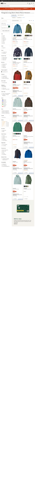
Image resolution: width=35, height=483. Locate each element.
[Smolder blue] (29, 82)
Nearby (9, 24)
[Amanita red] (13, 82)
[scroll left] (13, 35)
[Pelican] (30, 35)
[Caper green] (25, 35)
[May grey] (32, 35)
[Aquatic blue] (14, 35)
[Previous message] (3, 9)
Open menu (33, 3)
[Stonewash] (16, 35)
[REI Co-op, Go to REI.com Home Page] (2, 3)
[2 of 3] (17, 80)
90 (33, 20)
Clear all (23, 17)
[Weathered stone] (27, 186)
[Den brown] (26, 59)
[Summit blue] (21, 35)
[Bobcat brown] (24, 82)
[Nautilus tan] (18, 59)
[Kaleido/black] (14, 59)
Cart (31, 3)
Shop (5, 3)
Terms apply (16, 222)
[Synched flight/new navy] (15, 82)
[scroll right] (21, 35)
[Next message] (30, 9)
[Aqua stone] (21, 59)
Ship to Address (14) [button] (5, 30)
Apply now (15, 223)
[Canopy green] (19, 59)
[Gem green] (15, 133)
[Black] (18, 35)
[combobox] (17, 6)
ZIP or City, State (3, 24)
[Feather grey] (29, 59)
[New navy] (19, 35)
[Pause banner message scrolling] (31, 9)
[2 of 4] (17, 57)
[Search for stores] (9, 26)
